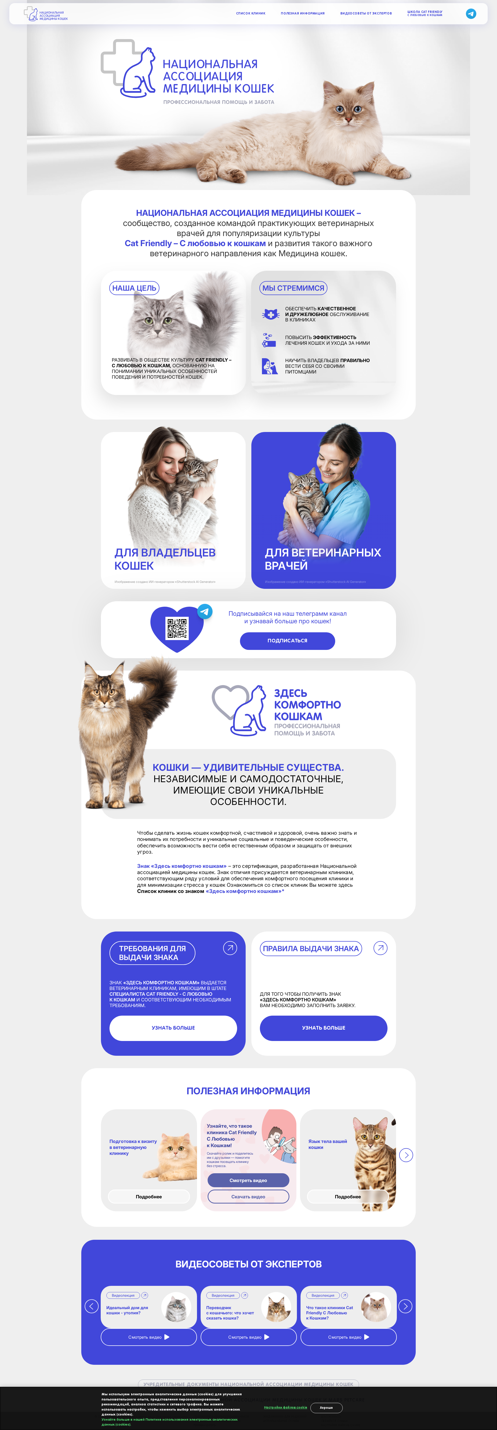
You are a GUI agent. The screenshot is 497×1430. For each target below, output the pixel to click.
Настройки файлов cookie (285, 1407)
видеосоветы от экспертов (366, 13)
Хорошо (326, 1408)
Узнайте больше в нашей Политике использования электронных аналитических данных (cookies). (169, 1422)
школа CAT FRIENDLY (425, 14)
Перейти (324, 560)
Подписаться (287, 641)
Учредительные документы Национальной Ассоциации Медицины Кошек (248, 1384)
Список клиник (251, 13)
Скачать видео (248, 1196)
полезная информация (303, 13)
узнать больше (173, 1028)
